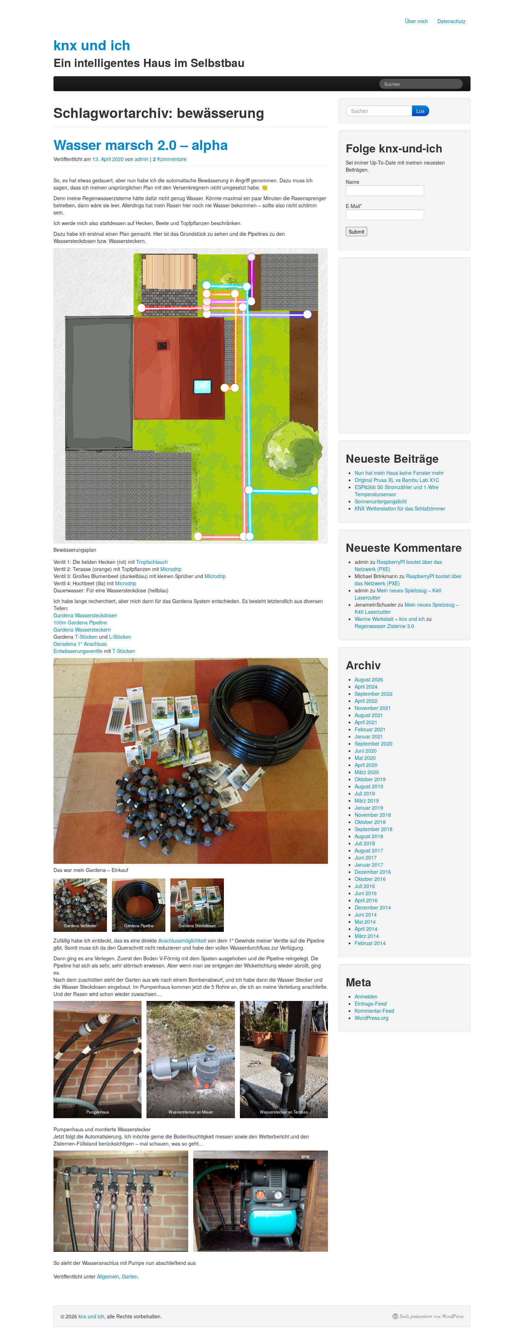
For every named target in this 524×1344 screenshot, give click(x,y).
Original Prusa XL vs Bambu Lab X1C (397, 479)
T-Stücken (86, 636)
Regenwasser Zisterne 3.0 (384, 625)
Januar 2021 (369, 736)
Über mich (416, 21)
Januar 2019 (369, 807)
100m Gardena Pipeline (80, 622)
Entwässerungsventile (78, 650)
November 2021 (373, 707)
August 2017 (369, 850)
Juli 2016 (365, 885)
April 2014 (366, 928)
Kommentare (169, 158)
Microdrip (170, 568)
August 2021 (369, 714)
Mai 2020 (365, 757)
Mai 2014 (365, 921)
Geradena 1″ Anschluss (80, 643)
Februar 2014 (370, 942)
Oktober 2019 (370, 779)
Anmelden (366, 996)
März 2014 (367, 935)
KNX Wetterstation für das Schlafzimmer (400, 508)
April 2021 (366, 722)
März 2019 (367, 800)
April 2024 (366, 686)
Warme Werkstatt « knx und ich (390, 618)
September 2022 (373, 693)
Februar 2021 (370, 729)
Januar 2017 (369, 864)
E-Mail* (354, 205)
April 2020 (366, 764)
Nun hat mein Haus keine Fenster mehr (399, 472)
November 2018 (373, 814)
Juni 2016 (366, 893)
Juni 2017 (366, 857)
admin (142, 158)
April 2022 (366, 700)
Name (352, 181)
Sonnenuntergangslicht (381, 501)
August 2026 (369, 679)
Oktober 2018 (370, 821)
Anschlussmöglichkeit (182, 940)
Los (420, 110)
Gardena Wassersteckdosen (85, 615)
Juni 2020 (366, 750)
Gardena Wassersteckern (82, 629)
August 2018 (369, 836)
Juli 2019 (365, 793)
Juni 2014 (366, 914)
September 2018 (373, 828)
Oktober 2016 (370, 878)
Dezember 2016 (373, 871)
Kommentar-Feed (374, 1010)
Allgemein (108, 1276)
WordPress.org (372, 1017)
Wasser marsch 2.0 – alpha (140, 144)
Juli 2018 (365, 843)
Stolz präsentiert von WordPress (431, 1316)
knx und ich (91, 1316)
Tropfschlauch (152, 561)
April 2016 (366, 900)
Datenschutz (451, 21)
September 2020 (373, 743)
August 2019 (369, 786)
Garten (130, 1276)
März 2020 (367, 771)
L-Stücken (120, 636)
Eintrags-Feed (371, 1003)
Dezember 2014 (373, 907)
